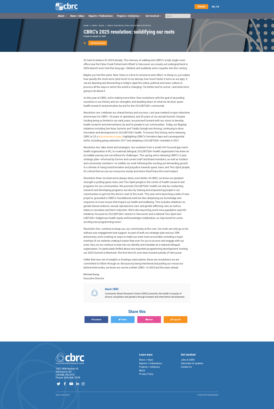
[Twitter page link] (58, 384)
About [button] (61, 15)
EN (213, 6)
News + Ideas (77, 15)
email (67, 395)
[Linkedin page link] (77, 384)
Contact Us (186, 367)
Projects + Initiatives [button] (128, 15)
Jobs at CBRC (188, 359)
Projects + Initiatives (149, 367)
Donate (201, 6)
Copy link (176, 319)
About (142, 370)
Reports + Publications (101, 15)
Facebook (96, 319)
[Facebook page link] (65, 384)
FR (217, 6)
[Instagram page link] (83, 384)
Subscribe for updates (192, 363)
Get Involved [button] (153, 15)
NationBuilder (213, 395)
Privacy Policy (146, 374)
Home (86, 25)
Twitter (124, 319)
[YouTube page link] (71, 384)
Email (150, 319)
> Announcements (98, 43)
